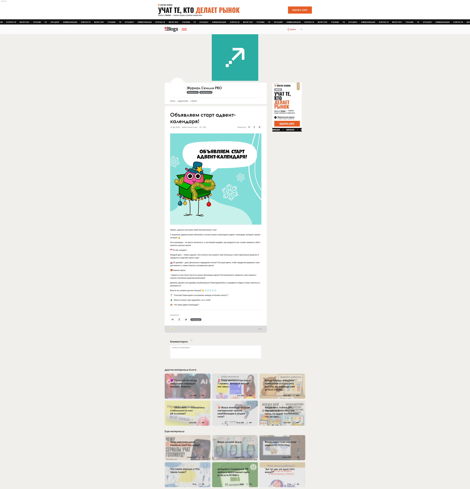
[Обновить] (191, 340)
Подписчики (183, 100)
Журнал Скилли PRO (204, 88)
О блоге (193, 100)
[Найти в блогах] (301, 29)
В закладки (196, 319)
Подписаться (192, 92)
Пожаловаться (206, 92)
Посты (172, 100)
